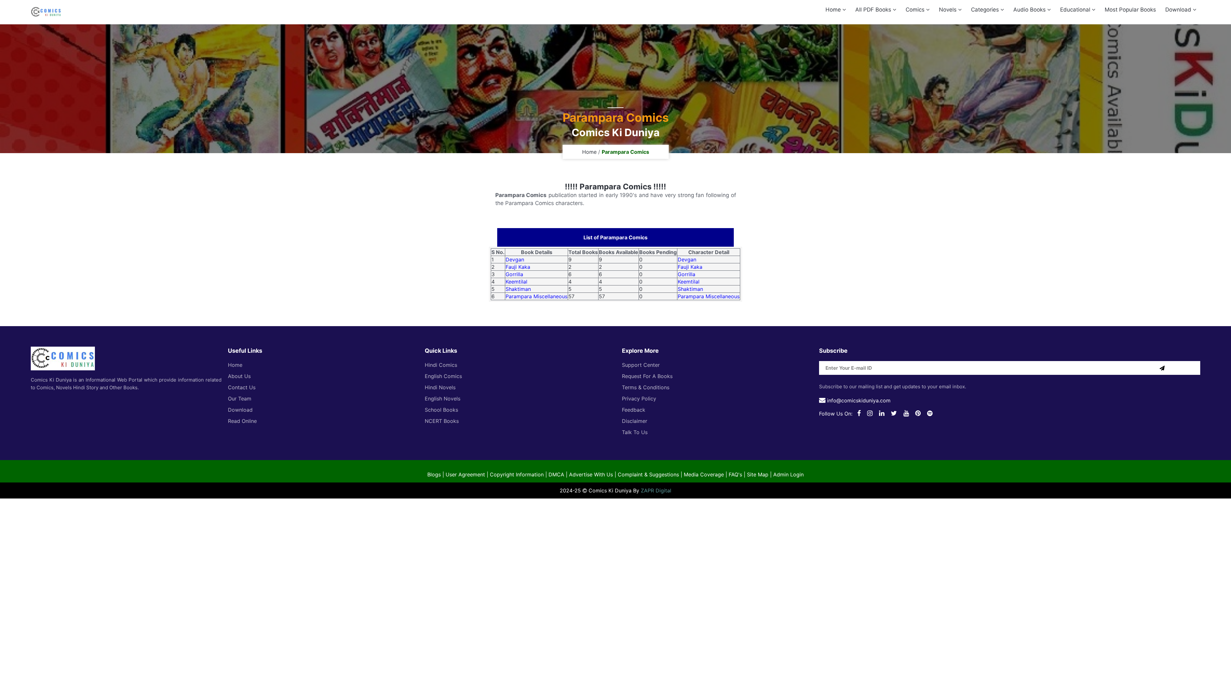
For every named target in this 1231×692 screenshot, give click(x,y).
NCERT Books (442, 421)
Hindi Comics (441, 365)
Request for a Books (647, 376)
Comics (916, 9)
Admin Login (788, 474)
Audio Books (1030, 9)
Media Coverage (704, 474)
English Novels (442, 398)
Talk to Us (635, 432)
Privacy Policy (639, 398)
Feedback (633, 410)
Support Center (641, 365)
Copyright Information (517, 474)
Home (833, 9)
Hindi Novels (440, 387)
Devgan (515, 259)
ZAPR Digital (656, 490)
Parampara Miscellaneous (536, 296)
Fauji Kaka (518, 267)
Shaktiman (518, 289)
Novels (948, 9)
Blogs (434, 474)
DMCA (556, 474)
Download (1179, 9)
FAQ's (735, 474)
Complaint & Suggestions (648, 474)
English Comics (443, 376)
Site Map (757, 474)
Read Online (242, 421)
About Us (239, 376)
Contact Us (241, 387)
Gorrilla (514, 274)
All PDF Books (874, 9)
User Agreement (465, 474)
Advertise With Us (591, 474)
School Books (441, 410)
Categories (986, 9)
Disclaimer (634, 421)
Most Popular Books (1130, 9)
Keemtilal (516, 281)
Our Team (239, 398)
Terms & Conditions (645, 387)
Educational (1076, 9)
